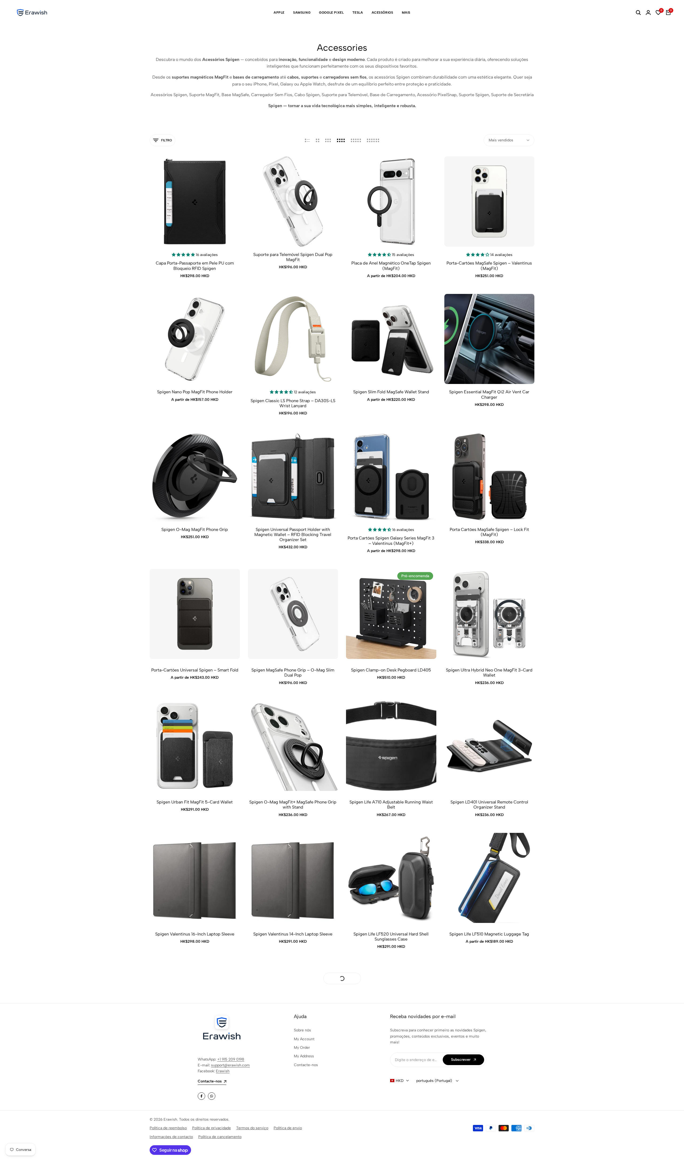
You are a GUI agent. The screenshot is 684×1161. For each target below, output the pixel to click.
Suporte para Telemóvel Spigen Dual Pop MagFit (292, 257)
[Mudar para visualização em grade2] (317, 140)
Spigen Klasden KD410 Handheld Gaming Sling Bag (489, 1068)
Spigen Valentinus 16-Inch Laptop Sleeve (194, 934)
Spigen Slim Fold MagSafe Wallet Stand (391, 391)
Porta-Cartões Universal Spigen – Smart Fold (194, 670)
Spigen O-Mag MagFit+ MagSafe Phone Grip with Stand (292, 804)
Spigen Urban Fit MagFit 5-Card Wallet (195, 802)
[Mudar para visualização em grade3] (328, 140)
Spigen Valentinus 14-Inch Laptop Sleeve (292, 934)
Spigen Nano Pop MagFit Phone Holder (194, 391)
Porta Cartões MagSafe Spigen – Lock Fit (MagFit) (489, 532)
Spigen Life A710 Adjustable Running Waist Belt (391, 804)
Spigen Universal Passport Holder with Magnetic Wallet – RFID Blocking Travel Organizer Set (292, 534)
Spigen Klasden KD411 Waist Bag (391, 1066)
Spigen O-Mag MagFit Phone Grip (194, 529)
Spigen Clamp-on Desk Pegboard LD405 (391, 670)
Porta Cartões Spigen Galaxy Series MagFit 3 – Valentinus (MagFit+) (391, 540)
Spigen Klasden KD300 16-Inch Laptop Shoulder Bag (194, 1068)
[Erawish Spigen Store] (32, 12)
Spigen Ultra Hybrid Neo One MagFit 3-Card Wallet (489, 672)
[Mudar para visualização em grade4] (341, 140)
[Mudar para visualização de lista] (307, 140)
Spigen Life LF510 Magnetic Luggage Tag (489, 934)
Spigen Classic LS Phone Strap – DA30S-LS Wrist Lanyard (293, 403)
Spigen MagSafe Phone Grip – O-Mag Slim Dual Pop (292, 672)
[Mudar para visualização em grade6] (373, 140)
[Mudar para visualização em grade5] (355, 140)
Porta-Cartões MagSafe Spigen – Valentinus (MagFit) (489, 266)
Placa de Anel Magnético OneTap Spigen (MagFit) (391, 266)
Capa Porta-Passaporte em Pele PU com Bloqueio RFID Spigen (195, 266)
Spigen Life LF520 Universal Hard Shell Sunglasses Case (391, 936)
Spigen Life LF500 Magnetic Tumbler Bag (292, 1066)
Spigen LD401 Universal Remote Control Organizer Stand (489, 804)
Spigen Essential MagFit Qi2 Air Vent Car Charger (489, 394)
